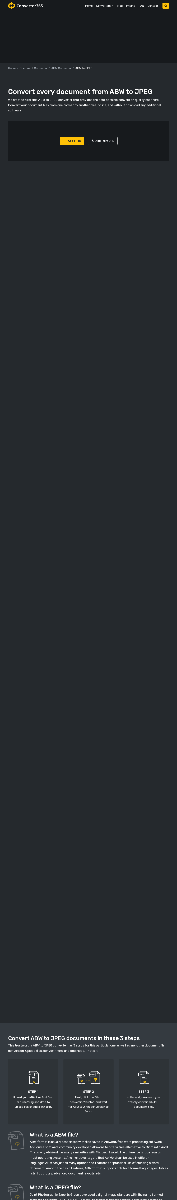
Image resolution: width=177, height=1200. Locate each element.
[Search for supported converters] (165, 6)
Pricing (130, 5)
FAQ (141, 5)
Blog (120, 5)
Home (89, 5)
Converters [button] (103, 5)
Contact (152, 5)
